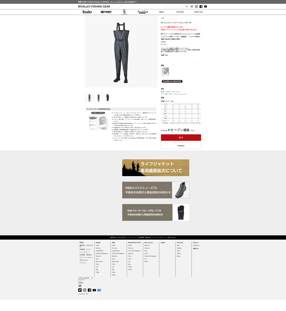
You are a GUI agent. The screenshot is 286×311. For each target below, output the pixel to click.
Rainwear (98, 256)
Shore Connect (148, 242)
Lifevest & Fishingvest (102, 253)
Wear (97, 259)
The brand (180, 12)
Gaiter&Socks (99, 251)
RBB (113, 242)
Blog (178, 245)
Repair (114, 275)
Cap (97, 267)
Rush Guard (99, 261)
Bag (97, 269)
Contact (181, 145)
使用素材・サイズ (85, 249)
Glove (97, 264)
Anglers (161, 12)
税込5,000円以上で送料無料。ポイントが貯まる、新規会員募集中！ (113, 2)
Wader (97, 245)
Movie (178, 251)
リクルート (196, 245)
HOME (82, 242)
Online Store (198, 12)
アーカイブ (83, 263)
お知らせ (195, 248)
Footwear (98, 248)
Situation (179, 248)
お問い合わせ (171, 237)
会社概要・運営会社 (144, 237)
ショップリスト (132, 237)
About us (195, 242)
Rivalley (98, 242)
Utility (97, 272)
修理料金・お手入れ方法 (118, 237)
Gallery (179, 253)
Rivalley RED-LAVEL (134, 242)
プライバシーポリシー (159, 237)
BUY (181, 137)
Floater (130, 269)
